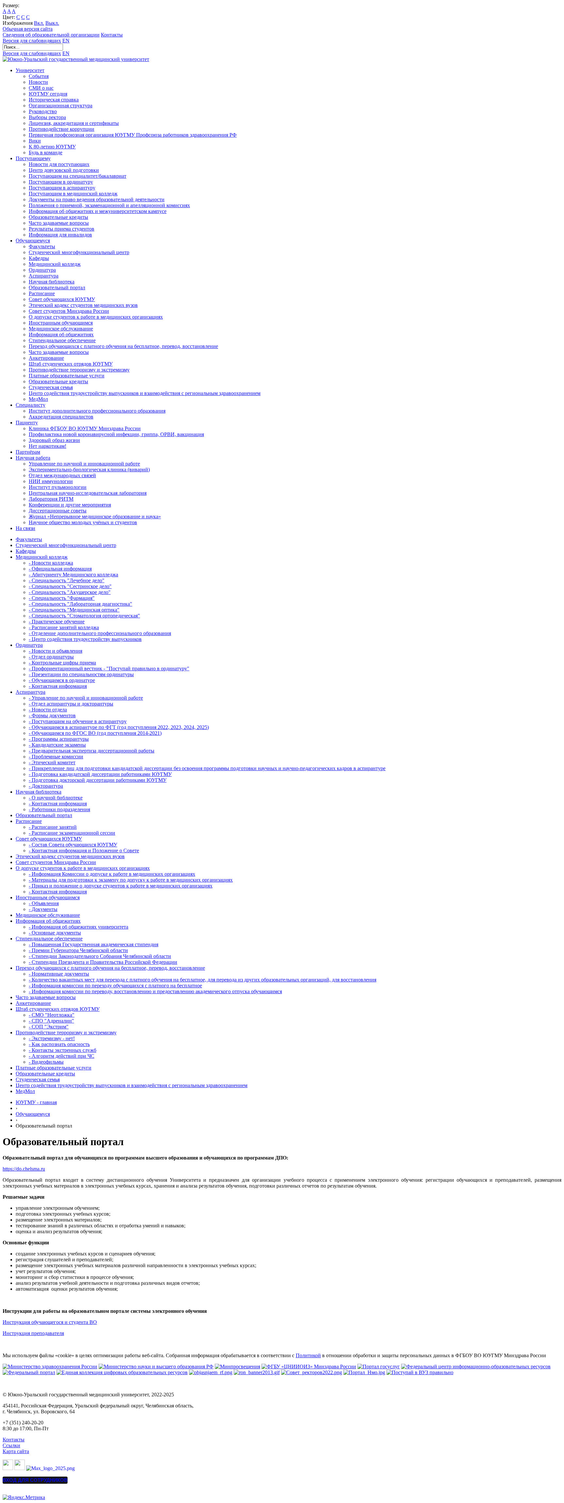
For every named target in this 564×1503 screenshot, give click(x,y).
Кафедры (39, 258)
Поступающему (33, 158)
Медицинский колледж (55, 264)
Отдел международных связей (62, 475)
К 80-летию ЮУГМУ (52, 146)
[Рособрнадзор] (257, 1372)
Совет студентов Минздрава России (69, 311)
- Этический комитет (52, 762)
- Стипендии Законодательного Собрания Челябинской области (100, 956)
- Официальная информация (60, 568)
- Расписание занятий (53, 827)
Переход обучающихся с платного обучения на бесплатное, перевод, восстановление (123, 346)
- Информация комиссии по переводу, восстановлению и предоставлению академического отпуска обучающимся (155, 991)
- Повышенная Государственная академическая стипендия (93, 944)
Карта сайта (16, 1451)
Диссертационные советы (57, 510)
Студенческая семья (51, 387)
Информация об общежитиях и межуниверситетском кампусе (97, 211)
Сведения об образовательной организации (51, 35)
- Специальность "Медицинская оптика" (74, 610)
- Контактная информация (58, 686)
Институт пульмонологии (57, 487)
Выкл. (52, 23)
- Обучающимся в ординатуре (62, 680)
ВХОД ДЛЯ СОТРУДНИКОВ (35, 1480)
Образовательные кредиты (58, 217)
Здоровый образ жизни (54, 440)
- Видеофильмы (46, 1062)
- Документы (43, 909)
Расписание (42, 293)
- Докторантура (46, 786)
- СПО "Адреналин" (51, 1021)
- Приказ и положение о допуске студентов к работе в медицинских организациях (120, 885)
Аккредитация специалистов (61, 416)
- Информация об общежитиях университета (78, 927)
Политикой (308, 1355)
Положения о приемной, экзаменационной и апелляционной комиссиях (109, 205)
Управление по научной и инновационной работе (84, 463)
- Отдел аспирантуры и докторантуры (71, 703)
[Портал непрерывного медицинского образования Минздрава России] (210, 1372)
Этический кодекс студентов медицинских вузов (83, 305)
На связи (25, 528)
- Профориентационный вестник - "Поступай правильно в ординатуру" (109, 668)
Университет (30, 70)
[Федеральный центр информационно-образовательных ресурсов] (476, 1366)
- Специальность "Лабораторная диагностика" (80, 604)
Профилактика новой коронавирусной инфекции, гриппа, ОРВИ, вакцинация (116, 434)
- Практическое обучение (57, 621)
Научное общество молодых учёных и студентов (83, 522)
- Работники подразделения (59, 809)
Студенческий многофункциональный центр (79, 252)
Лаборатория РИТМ (51, 499)
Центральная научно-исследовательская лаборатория (88, 493)
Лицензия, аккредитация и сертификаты (74, 123)
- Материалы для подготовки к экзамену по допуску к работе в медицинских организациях (131, 880)
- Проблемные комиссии (56, 756)
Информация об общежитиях (61, 334)
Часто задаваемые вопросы (59, 223)
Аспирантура (43, 276)
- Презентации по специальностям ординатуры (81, 674)
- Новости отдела (48, 709)
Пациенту (27, 422)
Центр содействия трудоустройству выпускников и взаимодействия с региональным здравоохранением (144, 393)
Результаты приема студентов (61, 229)
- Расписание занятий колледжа (64, 627)
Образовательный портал (57, 287)
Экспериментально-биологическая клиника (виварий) (89, 469)
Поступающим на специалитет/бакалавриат (77, 176)
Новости (38, 82)
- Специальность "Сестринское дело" (70, 586)
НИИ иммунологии (51, 481)
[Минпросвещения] (237, 1366)
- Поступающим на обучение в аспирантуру (78, 721)
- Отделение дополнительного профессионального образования (100, 633)
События (39, 76)
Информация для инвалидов (60, 234)
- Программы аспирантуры (59, 739)
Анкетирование (46, 358)
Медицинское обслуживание (61, 328)
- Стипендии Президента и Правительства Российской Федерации (103, 962)
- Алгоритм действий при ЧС (61, 1056)
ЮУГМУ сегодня (48, 94)
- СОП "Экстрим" (49, 1026)
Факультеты (42, 246)
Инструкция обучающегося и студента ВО (50, 1322)
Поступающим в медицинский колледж (73, 193)
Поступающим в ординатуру (61, 182)
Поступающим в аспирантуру (62, 187)
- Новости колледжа (51, 563)
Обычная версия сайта (28, 29)
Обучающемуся (33, 240)
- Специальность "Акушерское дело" (70, 592)
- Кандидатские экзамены (57, 745)
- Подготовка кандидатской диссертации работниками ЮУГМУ (100, 774)
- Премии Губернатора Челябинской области (78, 950)
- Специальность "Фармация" (62, 598)
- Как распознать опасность (59, 1044)
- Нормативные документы (59, 974)
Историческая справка (54, 99)
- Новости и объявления (55, 651)
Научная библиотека (51, 281)
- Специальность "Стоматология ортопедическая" (84, 615)
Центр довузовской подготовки (64, 170)
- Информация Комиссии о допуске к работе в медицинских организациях (112, 874)
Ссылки (11, 1445)
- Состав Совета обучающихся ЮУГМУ (73, 844)
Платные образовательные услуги (66, 375)
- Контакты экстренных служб (62, 1050)
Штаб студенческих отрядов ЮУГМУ (71, 364)
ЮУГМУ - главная (36, 1102)
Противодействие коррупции (61, 129)
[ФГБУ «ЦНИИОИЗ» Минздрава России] (308, 1366)
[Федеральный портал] (29, 1372)
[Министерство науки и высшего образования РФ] (156, 1366)
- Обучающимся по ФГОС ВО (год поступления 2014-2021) (95, 733)
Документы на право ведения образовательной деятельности (96, 199)
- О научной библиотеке (56, 797)
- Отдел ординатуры (51, 657)
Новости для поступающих (59, 164)
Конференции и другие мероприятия (70, 505)
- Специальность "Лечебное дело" (66, 580)
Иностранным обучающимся (61, 323)
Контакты (112, 35)
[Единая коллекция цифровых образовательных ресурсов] (122, 1372)
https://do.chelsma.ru (24, 1169)
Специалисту (30, 405)
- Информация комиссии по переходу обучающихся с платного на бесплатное (115, 985)
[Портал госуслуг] (378, 1366)
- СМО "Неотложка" (51, 1015)
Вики (35, 141)
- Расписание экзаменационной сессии (72, 833)
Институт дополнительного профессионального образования (97, 411)
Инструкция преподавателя (33, 1333)
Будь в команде (45, 152)
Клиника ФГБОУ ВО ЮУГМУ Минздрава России (85, 428)
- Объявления (44, 903)
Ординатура (42, 270)
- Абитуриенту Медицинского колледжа (73, 574)
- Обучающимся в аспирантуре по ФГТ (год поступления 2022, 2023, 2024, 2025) (119, 727)
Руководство (43, 111)
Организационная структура (60, 105)
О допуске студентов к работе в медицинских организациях (96, 317)
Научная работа (33, 458)
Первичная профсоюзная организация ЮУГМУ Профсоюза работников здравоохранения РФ (133, 135)
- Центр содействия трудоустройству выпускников (85, 639)
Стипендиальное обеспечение (62, 340)
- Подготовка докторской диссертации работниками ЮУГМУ (97, 780)
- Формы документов (52, 715)
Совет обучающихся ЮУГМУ (62, 299)
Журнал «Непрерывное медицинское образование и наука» (95, 516)
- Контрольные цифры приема (62, 662)
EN (66, 40)
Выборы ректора (47, 117)
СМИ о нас (41, 88)
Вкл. (39, 23)
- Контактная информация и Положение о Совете (84, 850)
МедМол (38, 399)
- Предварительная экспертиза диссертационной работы (91, 750)
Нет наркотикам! (47, 446)
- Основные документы (55, 932)
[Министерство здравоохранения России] (50, 1366)
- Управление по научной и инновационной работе (86, 698)
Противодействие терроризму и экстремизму (79, 369)
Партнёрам (28, 452)
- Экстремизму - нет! (52, 1038)
